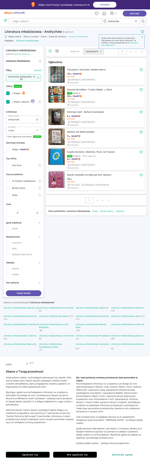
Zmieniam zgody (122, 454)
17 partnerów (51, 413)
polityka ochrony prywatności (115, 443)
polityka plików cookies (87, 443)
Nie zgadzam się (77, 454)
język (31, 362)
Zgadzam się (30, 454)
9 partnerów (43, 416)
